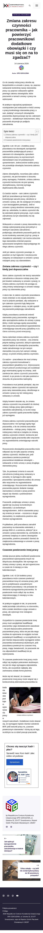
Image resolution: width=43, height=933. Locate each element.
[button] (29, 5)
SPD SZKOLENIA (23, 73)
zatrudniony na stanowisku (27, 606)
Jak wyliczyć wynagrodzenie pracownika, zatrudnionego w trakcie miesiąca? (13, 846)
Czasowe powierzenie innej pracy (17, 140)
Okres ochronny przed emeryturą (16, 331)
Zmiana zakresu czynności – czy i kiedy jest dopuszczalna (21, 136)
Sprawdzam (15, 762)
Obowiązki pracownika (21, 14)
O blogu (5, 911)
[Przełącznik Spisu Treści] (36, 131)
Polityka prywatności (10, 908)
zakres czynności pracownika (26, 373)
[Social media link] (7, 827)
